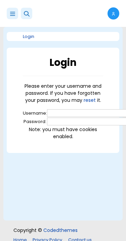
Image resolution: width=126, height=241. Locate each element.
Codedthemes (60, 230)
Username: (35, 113)
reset (90, 100)
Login (28, 36)
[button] (26, 13)
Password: (35, 121)
